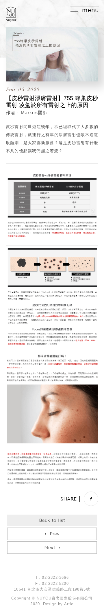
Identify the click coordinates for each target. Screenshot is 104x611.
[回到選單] (52, 520)
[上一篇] (52, 534)
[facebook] (91, 499)
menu (90, 10)
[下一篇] (52, 547)
